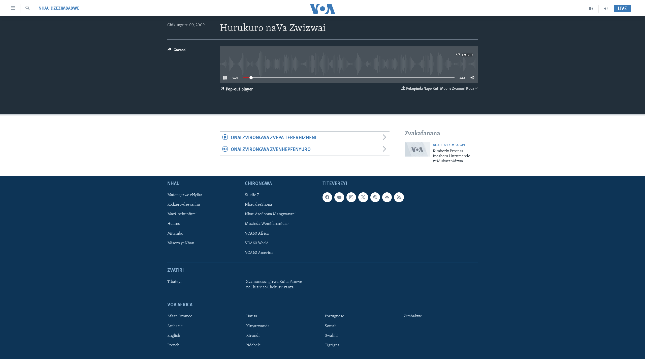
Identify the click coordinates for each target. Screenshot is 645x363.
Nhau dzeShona (258, 205)
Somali (331, 326)
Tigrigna (332, 345)
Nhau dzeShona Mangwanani (270, 214)
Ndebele (253, 345)
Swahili (331, 336)
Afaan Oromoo (179, 316)
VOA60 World (257, 243)
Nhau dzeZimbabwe (59, 8)
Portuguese (334, 316)
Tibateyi (174, 282)
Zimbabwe (413, 316)
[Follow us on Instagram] (351, 197)
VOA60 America (259, 253)
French (173, 345)
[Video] (591, 8)
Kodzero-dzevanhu (183, 205)
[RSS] (399, 197)
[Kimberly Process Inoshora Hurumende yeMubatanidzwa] (417, 149)
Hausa (251, 316)
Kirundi (253, 336)
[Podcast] (375, 197)
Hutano (173, 224)
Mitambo (175, 233)
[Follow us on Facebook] (327, 197)
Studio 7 (252, 195)
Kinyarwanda (258, 326)
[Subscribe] (387, 197)
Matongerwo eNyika (184, 195)
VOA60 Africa (257, 233)
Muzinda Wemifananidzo (266, 224)
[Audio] (606, 8)
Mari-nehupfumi (182, 214)
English (173, 336)
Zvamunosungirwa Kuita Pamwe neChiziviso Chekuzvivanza (274, 284)
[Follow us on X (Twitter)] (363, 197)
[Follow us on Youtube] (339, 197)
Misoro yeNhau (180, 243)
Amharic (174, 326)
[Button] (177, 51)
